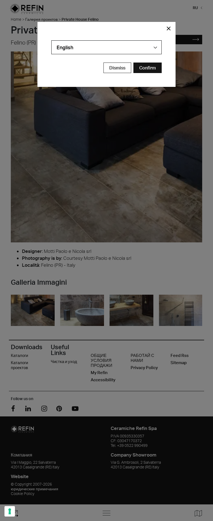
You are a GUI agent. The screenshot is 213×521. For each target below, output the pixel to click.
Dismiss (117, 68)
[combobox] (106, 47)
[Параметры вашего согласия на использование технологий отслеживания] (9, 511)
